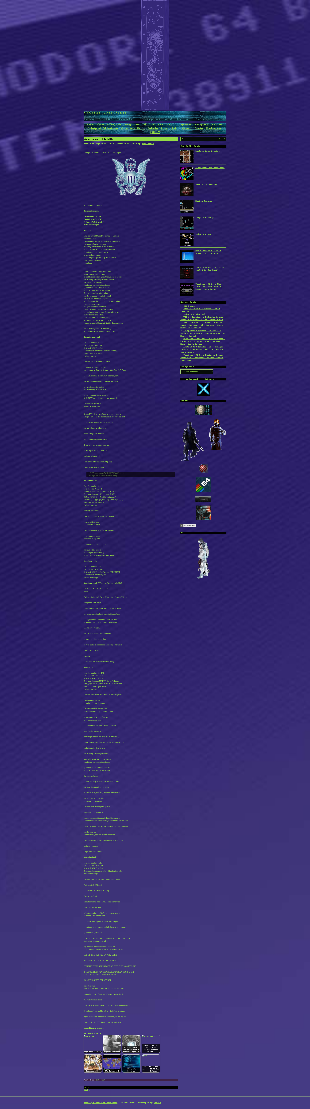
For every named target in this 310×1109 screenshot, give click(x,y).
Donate (199, 128)
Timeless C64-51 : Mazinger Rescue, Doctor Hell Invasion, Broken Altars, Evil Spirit (202, 358)
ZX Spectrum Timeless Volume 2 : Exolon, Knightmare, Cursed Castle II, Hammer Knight (202, 333)
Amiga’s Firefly (204, 218)
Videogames (114, 124)
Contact (187, 128)
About (100, 124)
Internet (100, 1080)
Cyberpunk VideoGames (103, 128)
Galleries (152, 128)
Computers (202, 124)
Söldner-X (88, 1087)
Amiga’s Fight (203, 234)
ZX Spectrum (183, 124)
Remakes (217, 124)
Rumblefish (148, 144)
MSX (169, 124)
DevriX (157, 1103)
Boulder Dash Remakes (207, 151)
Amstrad (140, 124)
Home (89, 124)
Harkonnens (213, 128)
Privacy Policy (170, 128)
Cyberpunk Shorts (133, 128)
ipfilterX (155, 132)
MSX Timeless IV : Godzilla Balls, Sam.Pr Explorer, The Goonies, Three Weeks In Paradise (201, 325)
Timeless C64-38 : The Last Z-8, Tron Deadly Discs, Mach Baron (208, 286)
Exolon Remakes (203, 201)
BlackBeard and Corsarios (210, 168)
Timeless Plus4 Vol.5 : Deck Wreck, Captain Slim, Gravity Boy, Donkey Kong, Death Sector (202, 341)
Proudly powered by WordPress (100, 1103)
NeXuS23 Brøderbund (105, 112)
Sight (87, 1090)
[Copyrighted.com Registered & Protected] (188, 527)
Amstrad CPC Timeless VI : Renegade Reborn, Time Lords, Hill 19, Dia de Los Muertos (202, 350)
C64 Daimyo (189, 306)
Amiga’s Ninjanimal (194, 314)
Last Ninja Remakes (206, 184)
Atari (152, 124)
